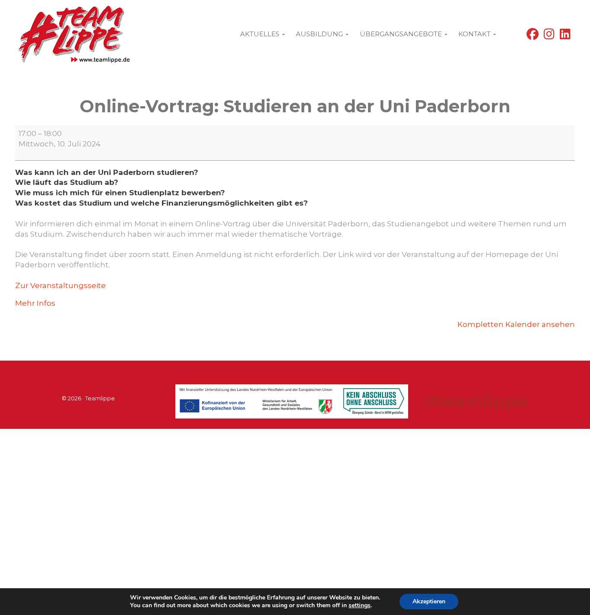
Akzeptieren (428, 601)
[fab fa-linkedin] (565, 36)
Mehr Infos (35, 303)
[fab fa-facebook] (533, 36)
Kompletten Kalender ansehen (516, 324)
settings (360, 605)
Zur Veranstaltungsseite (60, 285)
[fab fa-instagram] (549, 36)
